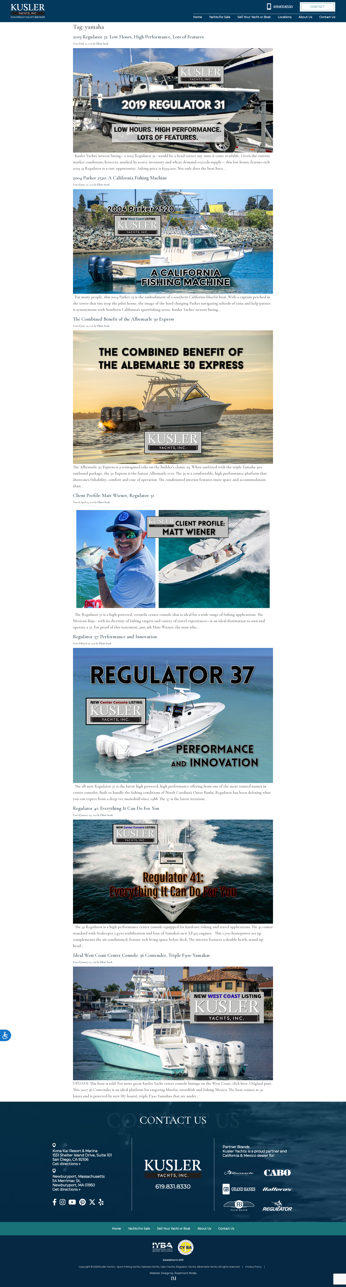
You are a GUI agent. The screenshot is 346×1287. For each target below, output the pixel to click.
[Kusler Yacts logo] (28, 11)
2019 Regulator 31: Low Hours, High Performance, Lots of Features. (139, 37)
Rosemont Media (185, 1273)
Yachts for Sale (219, 17)
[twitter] (92, 1204)
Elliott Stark (102, 43)
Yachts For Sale (139, 1228)
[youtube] (72, 1204)
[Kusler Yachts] (173, 1181)
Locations (284, 17)
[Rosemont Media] (173, 1279)
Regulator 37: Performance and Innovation (115, 637)
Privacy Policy (253, 1266)
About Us (305, 17)
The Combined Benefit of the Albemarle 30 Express (123, 319)
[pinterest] (82, 1204)
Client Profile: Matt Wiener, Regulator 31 (113, 495)
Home (197, 17)
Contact (317, 6)
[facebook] (54, 1204)
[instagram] (62, 1204)
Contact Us (327, 17)
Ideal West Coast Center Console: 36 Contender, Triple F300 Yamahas (141, 955)
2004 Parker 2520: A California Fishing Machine (120, 178)
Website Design (160, 1273)
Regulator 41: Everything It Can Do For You (116, 808)
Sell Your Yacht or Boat (254, 17)
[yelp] (101, 1204)
